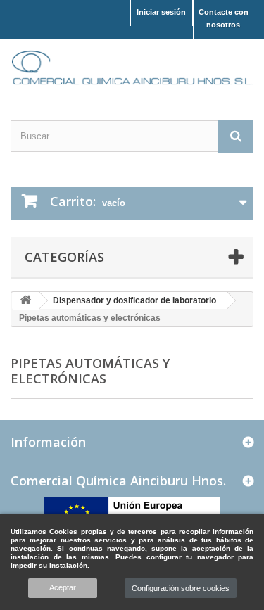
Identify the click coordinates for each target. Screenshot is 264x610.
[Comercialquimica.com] (132, 67)
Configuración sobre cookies (181, 588)
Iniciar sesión (161, 12)
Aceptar (62, 587)
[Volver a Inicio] (25, 301)
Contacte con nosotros (224, 18)
